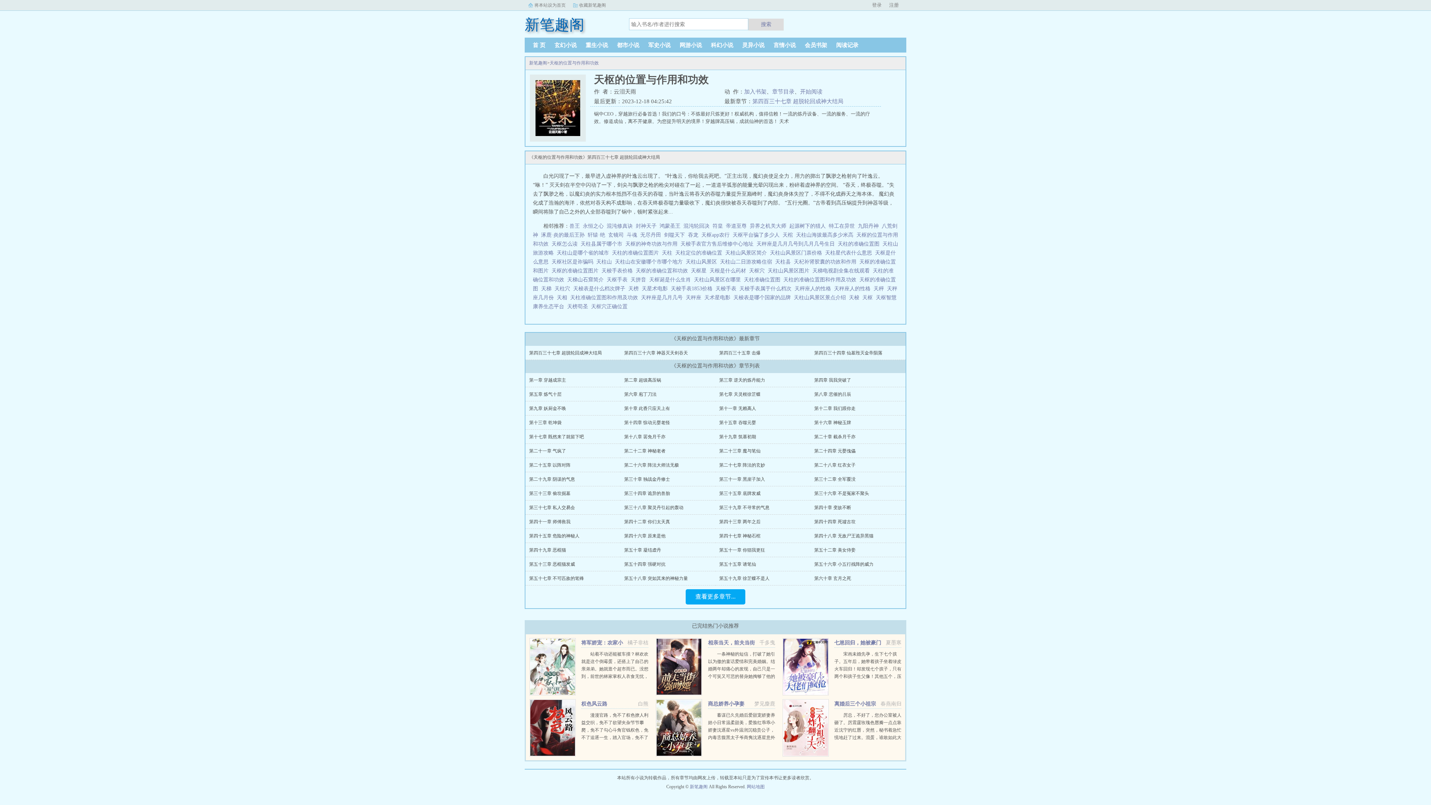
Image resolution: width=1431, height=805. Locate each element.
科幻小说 (722, 45)
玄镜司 (616, 235)
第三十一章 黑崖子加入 (742, 479)
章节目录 (783, 92)
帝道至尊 (736, 226)
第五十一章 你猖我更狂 (742, 550)
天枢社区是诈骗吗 (574, 262)
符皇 (718, 226)
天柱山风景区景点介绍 (821, 297)
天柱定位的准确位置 (700, 253)
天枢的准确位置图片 (576, 271)
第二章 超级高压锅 (642, 380)
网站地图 (756, 786)
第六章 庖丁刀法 (640, 394)
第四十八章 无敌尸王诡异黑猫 (844, 536)
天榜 (635, 288)
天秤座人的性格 (854, 288)
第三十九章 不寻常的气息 (744, 507)
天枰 (880, 288)
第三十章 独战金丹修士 (647, 479)
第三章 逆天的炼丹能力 (742, 380)
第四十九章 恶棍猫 (547, 550)
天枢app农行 (717, 235)
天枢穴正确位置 (611, 306)
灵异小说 (753, 45)
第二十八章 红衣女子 (835, 465)
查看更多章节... (715, 596)
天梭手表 (727, 288)
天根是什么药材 (729, 271)
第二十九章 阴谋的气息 (552, 479)
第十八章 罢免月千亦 (645, 436)
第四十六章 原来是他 (645, 536)
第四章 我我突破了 (832, 380)
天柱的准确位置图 (860, 244)
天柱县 (784, 262)
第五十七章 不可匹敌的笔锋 (556, 578)
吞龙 (693, 235)
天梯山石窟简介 (587, 279)
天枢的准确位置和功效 (663, 271)
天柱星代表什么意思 (850, 253)
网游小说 (691, 45)
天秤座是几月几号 (663, 297)
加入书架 (755, 92)
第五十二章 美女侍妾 (835, 550)
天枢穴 (758, 271)
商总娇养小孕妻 (726, 704)
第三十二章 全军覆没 (835, 479)
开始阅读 (811, 92)
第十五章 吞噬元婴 (737, 422)
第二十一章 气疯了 (547, 451)
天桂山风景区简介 (747, 253)
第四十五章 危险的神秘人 (554, 536)
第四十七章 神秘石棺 (740, 536)
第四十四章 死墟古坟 (835, 521)
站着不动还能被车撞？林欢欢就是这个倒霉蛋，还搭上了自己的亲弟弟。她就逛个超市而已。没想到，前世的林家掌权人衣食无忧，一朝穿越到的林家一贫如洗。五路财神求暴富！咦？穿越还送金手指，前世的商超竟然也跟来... (614, 676)
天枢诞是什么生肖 (671, 279)
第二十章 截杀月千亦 (835, 436)
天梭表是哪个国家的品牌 (763, 297)
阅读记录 (847, 45)
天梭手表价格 (618, 271)
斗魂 (632, 235)
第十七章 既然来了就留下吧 (556, 436)
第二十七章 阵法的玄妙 (742, 465)
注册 (894, 5)
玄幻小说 (566, 45)
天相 (563, 297)
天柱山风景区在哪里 (719, 279)
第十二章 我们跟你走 (835, 408)
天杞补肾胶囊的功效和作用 (826, 262)
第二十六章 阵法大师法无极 (651, 465)
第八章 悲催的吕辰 (832, 394)
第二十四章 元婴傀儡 (835, 451)
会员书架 (816, 45)
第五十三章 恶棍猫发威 (552, 564)
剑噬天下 (674, 235)
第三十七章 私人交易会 (552, 507)
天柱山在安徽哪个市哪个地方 (650, 262)
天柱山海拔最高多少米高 (826, 235)
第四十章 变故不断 (832, 507)
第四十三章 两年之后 (740, 521)
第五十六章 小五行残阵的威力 (844, 564)
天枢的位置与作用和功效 (574, 63)
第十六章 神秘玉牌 (832, 422)
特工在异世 (842, 226)
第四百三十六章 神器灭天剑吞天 (656, 353)
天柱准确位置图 (763, 279)
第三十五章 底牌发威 (740, 493)
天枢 (869, 297)
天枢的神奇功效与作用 (652, 244)
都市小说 (628, 45)
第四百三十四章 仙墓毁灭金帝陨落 (848, 353)
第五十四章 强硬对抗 (645, 564)
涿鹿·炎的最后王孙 (563, 235)
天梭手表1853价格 (693, 288)
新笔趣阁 (538, 63)
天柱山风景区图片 (790, 271)
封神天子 (646, 226)
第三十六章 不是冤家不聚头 (841, 493)
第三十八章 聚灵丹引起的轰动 (653, 507)
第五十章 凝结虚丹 (642, 550)
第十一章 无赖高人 (737, 408)
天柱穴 (564, 288)
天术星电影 (718, 297)
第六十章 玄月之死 (832, 578)
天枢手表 (619, 279)
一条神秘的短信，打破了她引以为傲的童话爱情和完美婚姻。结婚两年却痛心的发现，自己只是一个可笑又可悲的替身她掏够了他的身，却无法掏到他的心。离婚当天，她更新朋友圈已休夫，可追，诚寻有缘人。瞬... (741, 676)
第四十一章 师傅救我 (550, 521)
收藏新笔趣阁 (592, 5)
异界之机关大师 (768, 226)
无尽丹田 (650, 235)
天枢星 (700, 271)
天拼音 (640, 279)
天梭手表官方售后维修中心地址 (718, 244)
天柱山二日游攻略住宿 (747, 262)
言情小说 (785, 45)
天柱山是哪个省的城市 (584, 253)
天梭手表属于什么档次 (767, 288)
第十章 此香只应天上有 (647, 408)
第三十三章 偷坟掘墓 (550, 493)
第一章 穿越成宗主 (547, 380)
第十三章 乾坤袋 (545, 422)
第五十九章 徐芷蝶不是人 (744, 578)
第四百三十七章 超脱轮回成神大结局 (797, 101)
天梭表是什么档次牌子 (600, 288)
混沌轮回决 (696, 226)
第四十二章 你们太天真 (647, 521)
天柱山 (605, 262)
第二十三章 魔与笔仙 (740, 451)
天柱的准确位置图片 (637, 253)
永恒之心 (593, 226)
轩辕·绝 (596, 235)
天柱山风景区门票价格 (797, 253)
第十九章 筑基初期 (737, 436)
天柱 (668, 253)
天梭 (855, 297)
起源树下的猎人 (807, 226)
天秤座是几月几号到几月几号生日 (797, 244)
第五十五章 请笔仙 (737, 564)
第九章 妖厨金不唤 (547, 408)
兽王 (574, 226)
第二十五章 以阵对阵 (550, 465)
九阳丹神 (868, 226)
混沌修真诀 (620, 226)
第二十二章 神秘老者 (645, 451)
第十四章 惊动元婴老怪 (647, 422)
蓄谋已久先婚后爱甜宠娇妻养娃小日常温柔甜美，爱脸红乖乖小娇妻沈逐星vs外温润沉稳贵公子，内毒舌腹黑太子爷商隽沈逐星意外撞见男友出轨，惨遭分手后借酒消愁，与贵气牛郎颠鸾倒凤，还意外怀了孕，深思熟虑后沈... (741, 738)
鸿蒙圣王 (670, 226)
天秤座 (695, 297)
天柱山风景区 (703, 262)
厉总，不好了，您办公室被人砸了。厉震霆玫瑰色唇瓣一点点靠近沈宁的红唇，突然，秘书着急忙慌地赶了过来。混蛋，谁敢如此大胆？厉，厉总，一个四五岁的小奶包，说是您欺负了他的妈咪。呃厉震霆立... (867, 738)
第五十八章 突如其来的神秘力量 (656, 578)
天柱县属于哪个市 (603, 244)
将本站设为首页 (550, 5)
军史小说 (659, 45)
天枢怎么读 (566, 244)
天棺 (789, 235)
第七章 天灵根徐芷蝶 (740, 394)
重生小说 (597, 45)
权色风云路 (594, 704)
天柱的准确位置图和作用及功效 (821, 279)
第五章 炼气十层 (545, 394)
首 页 (539, 45)
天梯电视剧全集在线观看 (842, 271)
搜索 (766, 24)
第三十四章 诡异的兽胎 (647, 493)
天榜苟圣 (579, 306)
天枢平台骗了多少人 (758, 235)
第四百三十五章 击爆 (740, 353)
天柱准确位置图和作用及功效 (605, 297)
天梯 (548, 288)
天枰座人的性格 (814, 288)
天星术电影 (656, 288)
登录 (877, 5)
